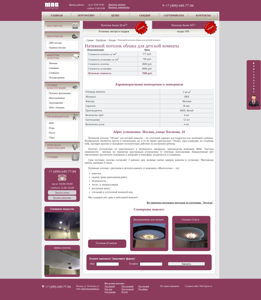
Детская (112, 40)
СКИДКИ (144, 15)
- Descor (51, 133)
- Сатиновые (53, 73)
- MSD (51, 123)
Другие (124, 292)
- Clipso (51, 137)
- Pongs (51, 128)
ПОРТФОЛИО (86, 15)
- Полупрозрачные (56, 77)
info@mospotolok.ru (90, 289)
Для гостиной (127, 286)
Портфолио (101, 40)
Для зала (108, 289)
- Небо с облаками (56, 107)
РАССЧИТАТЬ (54, 26)
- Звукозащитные (55, 103)
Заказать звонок (116, 4)
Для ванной (109, 286)
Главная (90, 40)
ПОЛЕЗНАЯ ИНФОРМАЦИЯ (56, 146)
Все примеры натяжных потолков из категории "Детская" (180, 202)
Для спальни (109, 292)
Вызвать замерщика (118, 7)
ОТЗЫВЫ (52, 157)
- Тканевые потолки (57, 47)
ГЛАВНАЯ (57, 15)
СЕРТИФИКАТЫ (174, 15)
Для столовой (127, 289)
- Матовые (52, 63)
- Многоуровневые (56, 98)
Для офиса (143, 289)
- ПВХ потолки (55, 43)
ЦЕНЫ (115, 15)
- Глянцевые (53, 68)
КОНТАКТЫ (203, 15)
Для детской (143, 286)
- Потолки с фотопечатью (59, 93)
